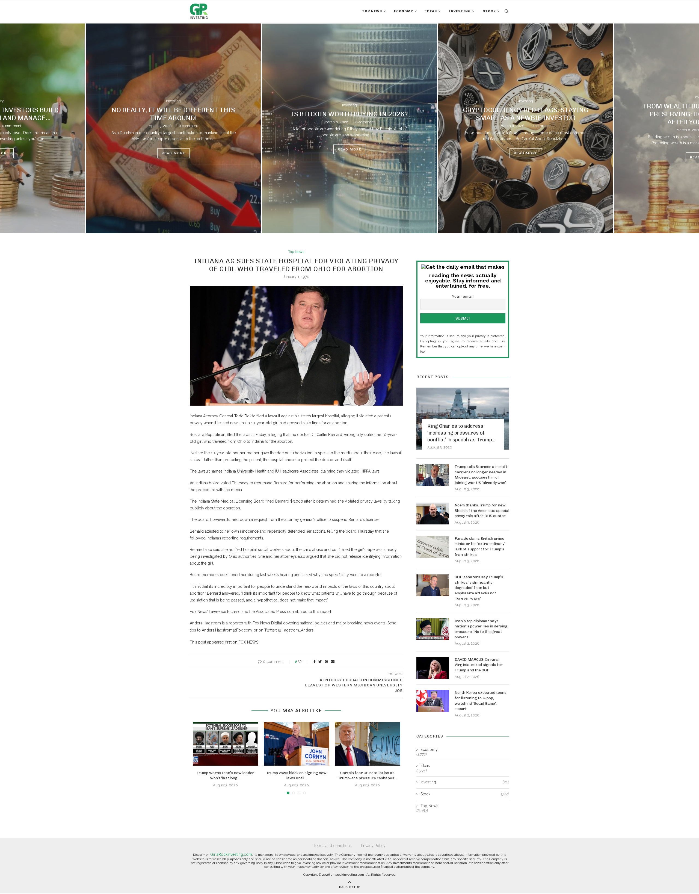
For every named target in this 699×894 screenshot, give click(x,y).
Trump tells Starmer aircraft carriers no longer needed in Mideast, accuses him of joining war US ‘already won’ (481, 474)
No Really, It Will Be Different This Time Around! (173, 114)
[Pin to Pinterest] (326, 661)
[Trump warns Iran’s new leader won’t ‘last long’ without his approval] (225, 744)
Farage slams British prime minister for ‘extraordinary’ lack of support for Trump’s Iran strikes (480, 546)
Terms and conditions (332, 845)
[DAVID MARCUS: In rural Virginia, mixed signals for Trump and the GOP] (432, 668)
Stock (489, 11)
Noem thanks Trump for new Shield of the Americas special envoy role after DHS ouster (482, 510)
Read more (173, 153)
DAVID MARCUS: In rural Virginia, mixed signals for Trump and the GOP (479, 664)
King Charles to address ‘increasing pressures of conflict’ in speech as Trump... (461, 433)
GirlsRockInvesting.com (231, 854)
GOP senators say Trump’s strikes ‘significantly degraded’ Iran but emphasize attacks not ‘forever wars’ (479, 588)
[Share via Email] (332, 661)
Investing (460, 11)
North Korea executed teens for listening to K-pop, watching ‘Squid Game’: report (481, 700)
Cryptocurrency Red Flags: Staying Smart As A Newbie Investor (525, 114)
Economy (403, 11)
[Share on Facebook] (314, 661)
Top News (372, 11)
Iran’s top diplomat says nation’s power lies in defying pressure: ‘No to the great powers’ (481, 629)
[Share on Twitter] (320, 661)
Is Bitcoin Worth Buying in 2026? (349, 114)
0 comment (188, 126)
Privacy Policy (373, 845)
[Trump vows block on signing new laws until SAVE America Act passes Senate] (296, 744)
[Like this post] (304, 661)
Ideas (431, 11)
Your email (463, 296)
